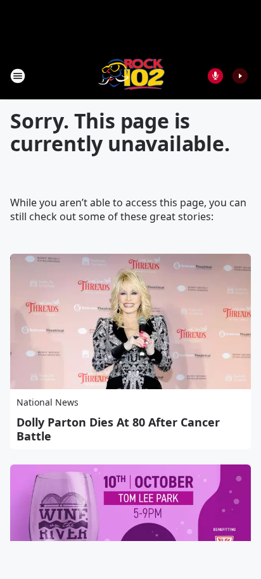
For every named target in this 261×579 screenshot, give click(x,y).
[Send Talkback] (215, 76)
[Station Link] (131, 75)
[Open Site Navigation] (17, 76)
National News (47, 402)
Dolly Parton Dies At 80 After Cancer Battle (118, 429)
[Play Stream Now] (240, 76)
